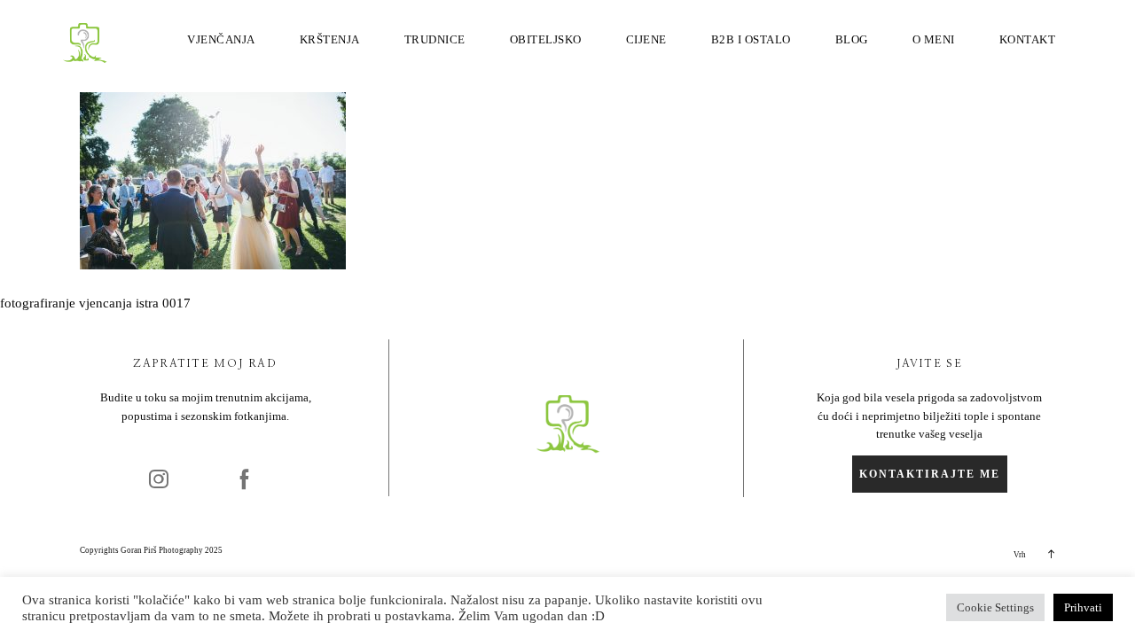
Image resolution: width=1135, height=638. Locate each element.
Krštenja (330, 39)
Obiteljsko (546, 39)
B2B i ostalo (751, 39)
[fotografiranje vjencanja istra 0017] (213, 265)
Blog (851, 39)
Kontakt (1027, 39)
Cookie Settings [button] (995, 607)
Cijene (646, 39)
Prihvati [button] (1083, 607)
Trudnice (435, 39)
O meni (933, 39)
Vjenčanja (221, 39)
